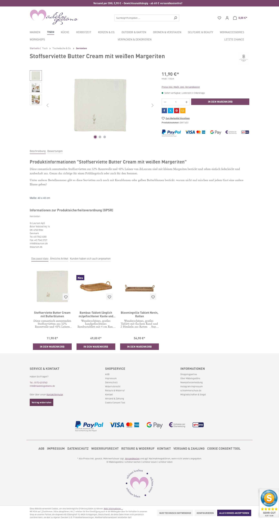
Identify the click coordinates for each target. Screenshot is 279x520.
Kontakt (109, 394)
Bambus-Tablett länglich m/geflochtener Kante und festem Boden (96, 314)
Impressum (111, 378)
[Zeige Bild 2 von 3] (100, 137)
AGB (107, 374)
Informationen (192, 368)
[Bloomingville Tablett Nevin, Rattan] (139, 286)
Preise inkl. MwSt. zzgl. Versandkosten (181, 86)
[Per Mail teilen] (182, 110)
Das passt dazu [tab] (39, 258)
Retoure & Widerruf (114, 390)
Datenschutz (111, 382)
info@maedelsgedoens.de (42, 385)
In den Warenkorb (220, 101)
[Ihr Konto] (227, 18)
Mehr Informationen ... (113, 508)
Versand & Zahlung (114, 398)
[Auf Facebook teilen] (164, 110)
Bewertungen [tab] (55, 151)
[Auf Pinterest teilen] (176, 110)
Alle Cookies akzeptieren (234, 513)
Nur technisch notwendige (175, 513)
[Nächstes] (152, 105)
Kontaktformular (54, 394)
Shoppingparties (188, 374)
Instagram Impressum (191, 386)
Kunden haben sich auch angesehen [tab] (90, 258)
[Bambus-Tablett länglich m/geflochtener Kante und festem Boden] (96, 286)
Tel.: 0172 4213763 (38, 382)
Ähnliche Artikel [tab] (59, 258)
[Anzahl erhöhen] (186, 101)
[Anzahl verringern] (165, 101)
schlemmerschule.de (190, 390)
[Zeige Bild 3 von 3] (104, 137)
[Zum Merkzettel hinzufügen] (66, 296)
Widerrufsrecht (112, 386)
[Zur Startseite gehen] (54, 17)
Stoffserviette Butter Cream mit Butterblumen (52, 314)
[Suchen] (175, 18)
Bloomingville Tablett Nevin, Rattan (139, 314)
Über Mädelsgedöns (190, 378)
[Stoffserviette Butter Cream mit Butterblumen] (52, 286)
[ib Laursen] (243, 58)
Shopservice (115, 368)
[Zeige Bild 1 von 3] (95, 137)
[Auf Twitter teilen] (170, 110)
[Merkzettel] (219, 18)
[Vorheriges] (47, 105)
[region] (139, 3)
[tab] (38, 151)
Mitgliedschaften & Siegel (193, 394)
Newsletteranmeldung (191, 382)
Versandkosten (132, 458)
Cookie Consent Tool (115, 402)
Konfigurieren (205, 513)
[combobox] (143, 18)
